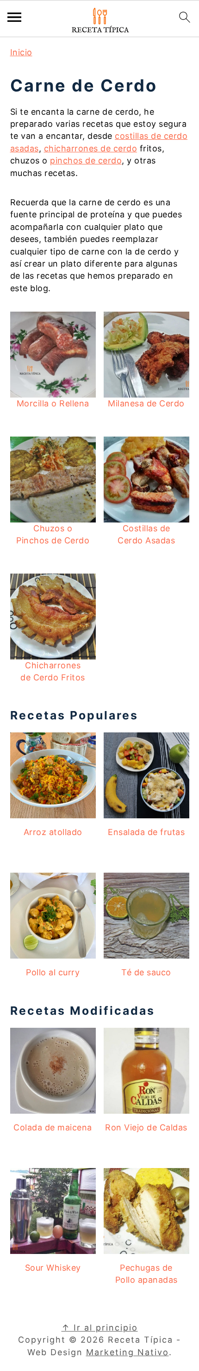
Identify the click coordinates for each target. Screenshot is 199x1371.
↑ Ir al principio (100, 1327)
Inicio (21, 52)
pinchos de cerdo (86, 160)
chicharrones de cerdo (90, 148)
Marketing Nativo (127, 1352)
